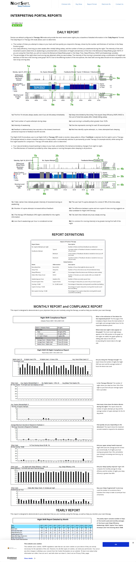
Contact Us (119, 4)
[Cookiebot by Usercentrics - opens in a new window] (12, 558)
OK (116, 544)
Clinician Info (66, 4)
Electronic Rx (106, 4)
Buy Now (79, 4)
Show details (28, 558)
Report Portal (92, 4)
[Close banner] (133, 542)
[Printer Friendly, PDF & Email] (69, 25)
